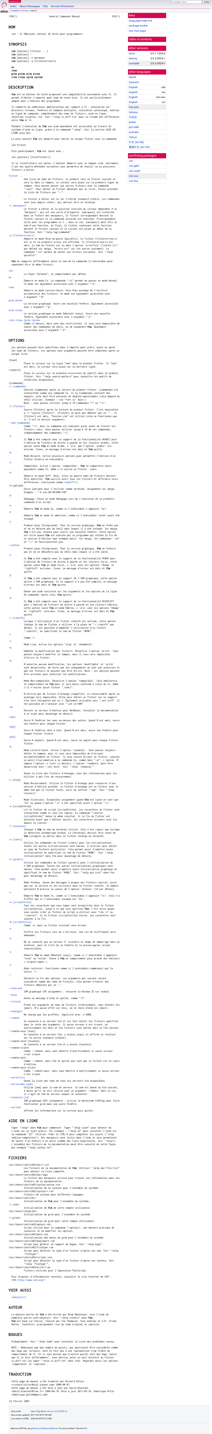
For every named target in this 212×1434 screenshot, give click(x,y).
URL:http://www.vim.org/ (28, 1280)
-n (10, 690)
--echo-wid (15, 988)
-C (10, 462)
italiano (133, 112)
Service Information (62, 6)
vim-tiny (133, 180)
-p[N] (12, 736)
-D (10, 495)
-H (10, 598)
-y (10, 951)
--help (13, 994)
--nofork (14, 545)
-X (10, 938)
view (11, 287)
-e (10, 505)
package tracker (138, 25)
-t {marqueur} (17, 205)
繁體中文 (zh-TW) (139, 147)
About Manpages (30, 6)
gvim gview (15, 300)
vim (131, 160)
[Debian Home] (4, 6)
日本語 (133, 117)
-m (10, 647)
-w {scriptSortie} (20, 902)
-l (10, 641)
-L (10, 634)
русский (134, 127)
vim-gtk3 (134, 165)
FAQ (45, 6)
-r (10, 770)
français (134, 107)
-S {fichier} (17, 406)
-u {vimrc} (15, 839)
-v (10, 892)
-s (10, 796)
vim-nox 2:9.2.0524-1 (56, 1411)
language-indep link (140, 20)
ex (10, 277)
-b (10, 452)
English (133, 87)
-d (10, 472)
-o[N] (12, 717)
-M (10, 660)
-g (10, 575)
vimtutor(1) (18, 1297)
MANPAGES (14, 1)
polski (132, 122)
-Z (10, 965)
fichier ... (16, 175)
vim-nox (24, 10)
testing (133, 58)
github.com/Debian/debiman (44, 1428)
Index (13, 6)
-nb (11, 707)
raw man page (137, 30)
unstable (15, 10)
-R (10, 746)
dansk (132, 77)
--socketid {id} (19, 1097)
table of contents (140, 39)
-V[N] (12, 879)
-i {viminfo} (17, 617)
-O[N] (12, 727)
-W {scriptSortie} (20, 922)
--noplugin (15, 1011)
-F (10, 555)
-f (10, 522)
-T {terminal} (17, 826)
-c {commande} (17, 386)
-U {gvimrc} (16, 859)
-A (10, 436)
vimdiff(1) (71, 482)
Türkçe (133, 137)
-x (10, 928)
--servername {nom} (21, 1084)
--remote (14, 1017)
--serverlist (17, 1077)
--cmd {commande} (19, 422)
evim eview (15, 310)
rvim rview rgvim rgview (24, 320)
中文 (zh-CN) (136, 142)
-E (10, 512)
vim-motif (134, 171)
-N (10, 677)
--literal (15, 1001)
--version (15, 1107)
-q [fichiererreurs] (21, 235)
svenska (134, 132)
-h (10, 588)
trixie (132, 53)
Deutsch (134, 82)
